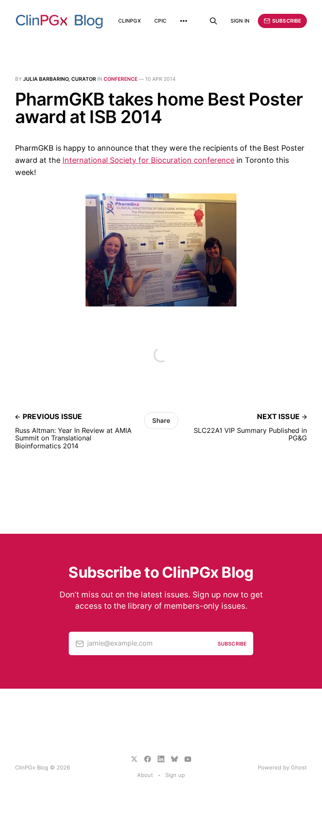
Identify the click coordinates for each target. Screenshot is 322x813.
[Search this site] (213, 21)
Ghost (299, 767)
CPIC (160, 21)
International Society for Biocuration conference (148, 160)
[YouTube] (187, 759)
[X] (134, 759)
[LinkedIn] (161, 759)
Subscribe (286, 21)
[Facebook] (147, 759)
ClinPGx (129, 21)
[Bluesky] (174, 759)
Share (161, 421)
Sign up (175, 775)
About (145, 775)
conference (121, 79)
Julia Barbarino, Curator (59, 79)
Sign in (240, 21)
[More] (183, 21)
